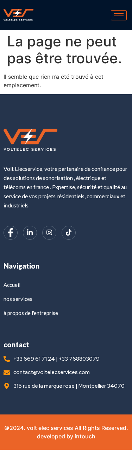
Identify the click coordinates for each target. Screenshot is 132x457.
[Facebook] (11, 233)
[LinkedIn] (30, 233)
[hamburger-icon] (119, 15)
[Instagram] (49, 233)
